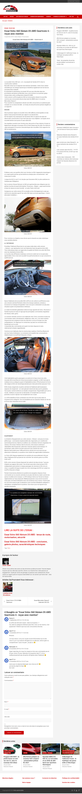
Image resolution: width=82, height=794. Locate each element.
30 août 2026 (7, 764)
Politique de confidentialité (70, 778)
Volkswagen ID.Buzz (68, 752)
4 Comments (25, 36)
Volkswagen (70, 750)
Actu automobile (18, 790)
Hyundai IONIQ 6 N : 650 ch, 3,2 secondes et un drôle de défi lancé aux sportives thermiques (67, 47)
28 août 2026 (46, 766)
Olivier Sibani (18, 36)
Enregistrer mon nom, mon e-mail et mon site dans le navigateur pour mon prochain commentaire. (26, 727)
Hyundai (50, 752)
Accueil (4, 21)
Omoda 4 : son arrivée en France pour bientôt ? (67, 129)
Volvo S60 (12, 28)
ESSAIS (12, 16)
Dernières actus (9, 741)
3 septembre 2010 (9, 36)
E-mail (6, 709)
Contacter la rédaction (49, 778)
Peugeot (11, 750)
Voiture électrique (22, 16)
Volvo (8, 548)
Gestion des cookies (68, 782)
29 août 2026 (26, 764)
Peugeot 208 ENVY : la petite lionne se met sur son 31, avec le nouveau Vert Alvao (67, 32)
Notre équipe (26, 782)
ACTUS (5, 16)
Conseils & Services (59, 16)
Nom (6, 702)
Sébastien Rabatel (8, 766)
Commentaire (9, 680)
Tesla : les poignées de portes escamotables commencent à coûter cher (66, 62)
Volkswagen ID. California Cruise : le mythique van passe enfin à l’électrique (67, 55)
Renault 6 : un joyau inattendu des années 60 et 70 (67, 137)
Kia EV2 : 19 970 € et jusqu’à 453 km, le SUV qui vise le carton (67, 151)
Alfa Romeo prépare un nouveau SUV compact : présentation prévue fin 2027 (67, 40)
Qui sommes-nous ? (28, 778)
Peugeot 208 (7, 752)
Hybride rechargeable (37, 16)
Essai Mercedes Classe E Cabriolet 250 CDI (41, 601)
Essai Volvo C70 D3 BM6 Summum (13, 601)
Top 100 (71, 16)
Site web (7, 717)
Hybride (48, 16)
